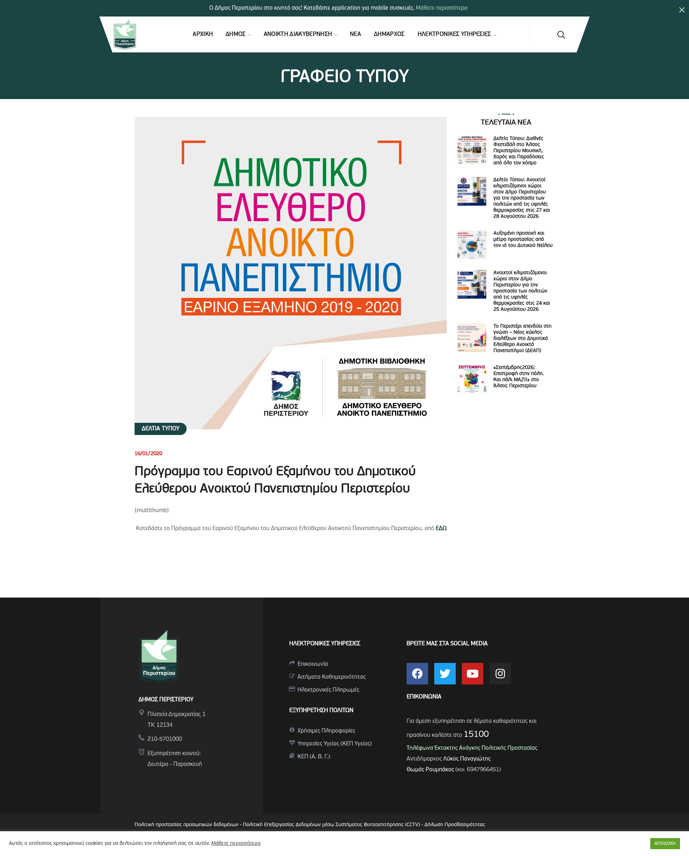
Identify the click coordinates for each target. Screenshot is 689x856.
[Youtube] (472, 673)
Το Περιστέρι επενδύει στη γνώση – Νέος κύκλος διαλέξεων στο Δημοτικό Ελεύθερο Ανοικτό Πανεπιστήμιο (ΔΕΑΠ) (522, 339)
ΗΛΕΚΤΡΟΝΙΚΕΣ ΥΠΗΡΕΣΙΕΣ (324, 644)
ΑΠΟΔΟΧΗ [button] (665, 843)
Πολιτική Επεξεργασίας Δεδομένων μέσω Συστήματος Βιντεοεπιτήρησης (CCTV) (332, 825)
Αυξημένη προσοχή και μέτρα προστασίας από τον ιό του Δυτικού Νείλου (523, 239)
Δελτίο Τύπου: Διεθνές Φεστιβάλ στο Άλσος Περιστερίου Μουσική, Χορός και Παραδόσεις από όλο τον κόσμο (518, 151)
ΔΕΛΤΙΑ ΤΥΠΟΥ (160, 429)
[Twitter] (445, 673)
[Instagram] (500, 673)
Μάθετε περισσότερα (442, 8)
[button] (560, 34)
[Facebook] (417, 673)
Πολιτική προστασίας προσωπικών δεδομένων (186, 825)
